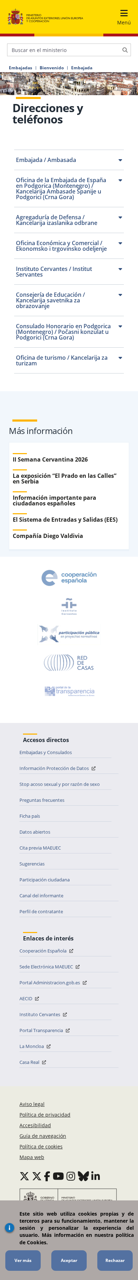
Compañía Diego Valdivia (48, 536)
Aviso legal (32, 1104)
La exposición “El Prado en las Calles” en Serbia (64, 478)
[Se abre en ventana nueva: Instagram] (71, 1176)
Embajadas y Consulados (45, 752)
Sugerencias (32, 864)
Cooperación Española (43, 951)
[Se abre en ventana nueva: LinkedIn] (95, 1176)
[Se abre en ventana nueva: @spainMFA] (37, 1176)
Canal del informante (41, 895)
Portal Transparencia (41, 1030)
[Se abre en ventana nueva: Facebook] (47, 1176)
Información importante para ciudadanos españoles (54, 500)
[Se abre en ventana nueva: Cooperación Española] (69, 578)
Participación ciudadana (44, 879)
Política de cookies (41, 1146)
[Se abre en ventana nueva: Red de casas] (69, 663)
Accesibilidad (35, 1125)
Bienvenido (52, 68)
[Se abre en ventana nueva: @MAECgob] (24, 1176)
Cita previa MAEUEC (40, 848)
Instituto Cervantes (40, 1014)
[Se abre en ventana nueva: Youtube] (58, 1176)
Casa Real (29, 1062)
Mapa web (31, 1157)
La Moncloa (32, 1046)
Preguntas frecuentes (41, 800)
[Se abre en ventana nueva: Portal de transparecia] (69, 691)
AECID (26, 998)
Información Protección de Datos (54, 768)
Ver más (23, 1260)
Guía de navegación (42, 1136)
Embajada (81, 68)
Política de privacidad (44, 1114)
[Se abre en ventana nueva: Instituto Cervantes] (69, 606)
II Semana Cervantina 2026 (50, 459)
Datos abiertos (34, 832)
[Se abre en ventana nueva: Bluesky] (83, 1176)
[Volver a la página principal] (45, 17)
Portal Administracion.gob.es (50, 982)
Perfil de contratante (41, 911)
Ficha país (29, 816)
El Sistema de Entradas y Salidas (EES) (65, 519)
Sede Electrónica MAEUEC (46, 966)
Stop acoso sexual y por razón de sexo (59, 784)
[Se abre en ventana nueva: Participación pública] (69, 634)
